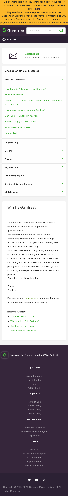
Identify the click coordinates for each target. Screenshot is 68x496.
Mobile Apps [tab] (11, 192)
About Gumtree (34, 376)
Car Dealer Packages (34, 428)
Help (34, 384)
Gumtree (11, 39)
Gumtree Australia (34, 465)
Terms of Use (31, 298)
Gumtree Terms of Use (22, 316)
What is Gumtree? (14, 94)
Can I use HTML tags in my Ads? (21, 116)
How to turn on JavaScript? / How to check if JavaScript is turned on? (34, 102)
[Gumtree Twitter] (29, 480)
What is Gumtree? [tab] (15, 80)
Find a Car (34, 450)
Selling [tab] (9, 151)
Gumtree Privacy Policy (22, 326)
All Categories (34, 458)
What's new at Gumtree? (17, 127)
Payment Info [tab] (12, 167)
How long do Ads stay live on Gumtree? (25, 89)
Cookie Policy (34, 414)
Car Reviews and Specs (34, 454)
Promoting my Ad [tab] (14, 176)
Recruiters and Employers (34, 432)
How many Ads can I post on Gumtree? (25, 110)
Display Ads (34, 436)
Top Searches (34, 461)
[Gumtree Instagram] (44, 480)
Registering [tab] (11, 143)
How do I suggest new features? (22, 121)
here (37, 9)
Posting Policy (34, 410)
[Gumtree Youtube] (36, 480)
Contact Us (34, 388)
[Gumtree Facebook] (22, 480)
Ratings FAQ (11, 133)
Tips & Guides (34, 380)
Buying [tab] (8, 159)
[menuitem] (13, 30)
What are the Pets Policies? (24, 321)
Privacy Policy (34, 406)
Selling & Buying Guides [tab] (18, 184)
